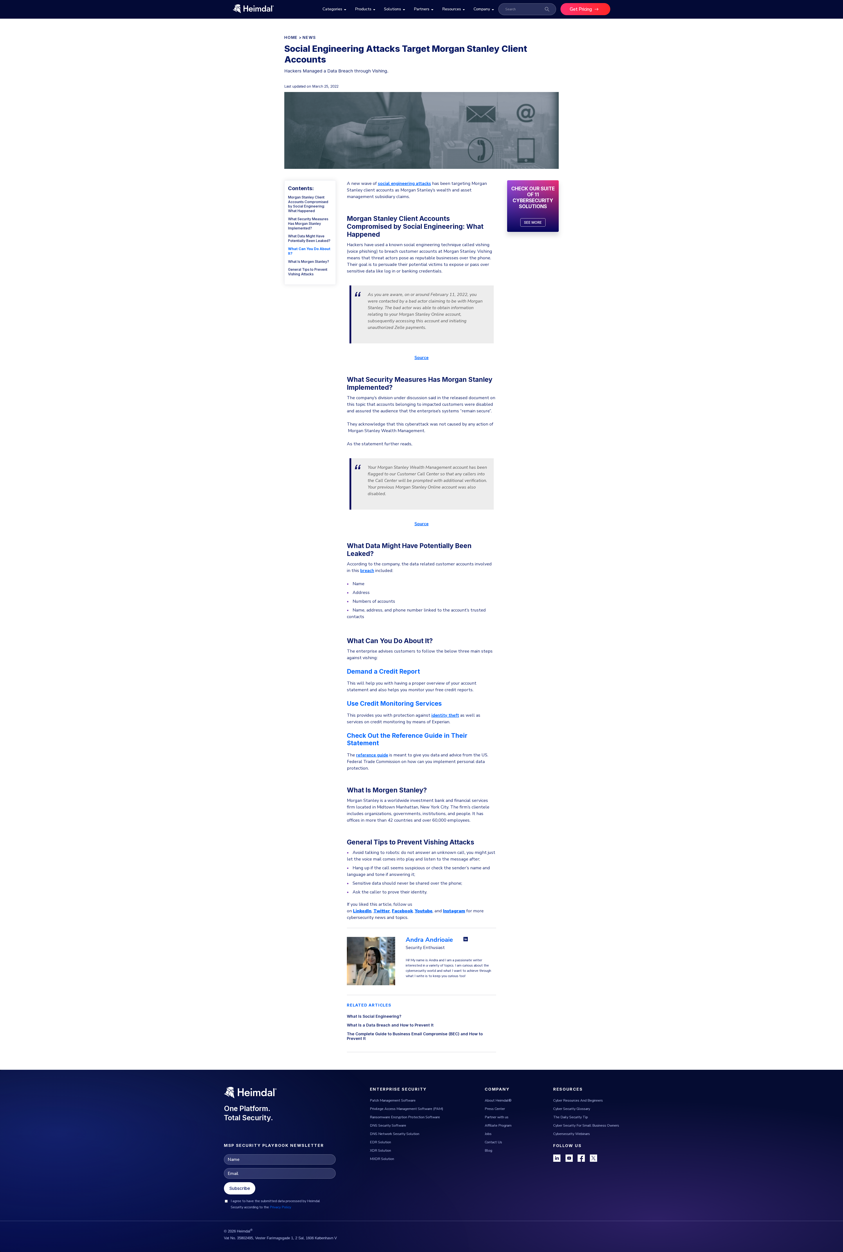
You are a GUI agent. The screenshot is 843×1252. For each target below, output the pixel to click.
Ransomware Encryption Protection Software (405, 1117)
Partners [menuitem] (421, 9)
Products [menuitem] (363, 9)
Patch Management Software (393, 1100)
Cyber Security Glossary (571, 1108)
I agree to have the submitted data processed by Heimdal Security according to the (275, 1204)
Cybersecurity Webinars (571, 1133)
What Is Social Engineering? (374, 1016)
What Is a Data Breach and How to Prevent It (390, 1025)
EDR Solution (380, 1142)
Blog (488, 1150)
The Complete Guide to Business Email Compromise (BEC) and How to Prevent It (415, 1036)
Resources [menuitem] (451, 9)
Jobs (488, 1133)
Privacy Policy (280, 1207)
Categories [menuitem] (332, 9)
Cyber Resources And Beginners (578, 1100)
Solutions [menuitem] (392, 9)
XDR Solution (380, 1150)
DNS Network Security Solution (394, 1133)
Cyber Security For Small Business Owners (586, 1125)
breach (367, 571)
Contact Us (493, 1142)
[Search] (547, 9)
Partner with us (496, 1117)
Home (291, 37)
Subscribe (239, 1188)
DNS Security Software (388, 1125)
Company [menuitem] (482, 9)
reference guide (372, 755)
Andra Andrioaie (429, 940)
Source (421, 358)
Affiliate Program (498, 1125)
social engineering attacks (404, 183)
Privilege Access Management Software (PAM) (406, 1108)
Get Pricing (581, 9)
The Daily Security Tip (570, 1117)
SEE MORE (533, 222)
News (309, 37)
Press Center (495, 1108)
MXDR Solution (382, 1158)
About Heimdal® (498, 1100)
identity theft (445, 715)
